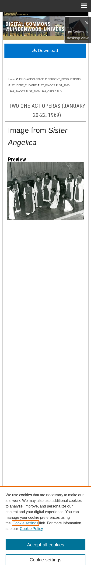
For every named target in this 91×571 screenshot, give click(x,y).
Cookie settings (25, 523)
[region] (45, 528)
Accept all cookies (45, 544)
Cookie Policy (31, 529)
